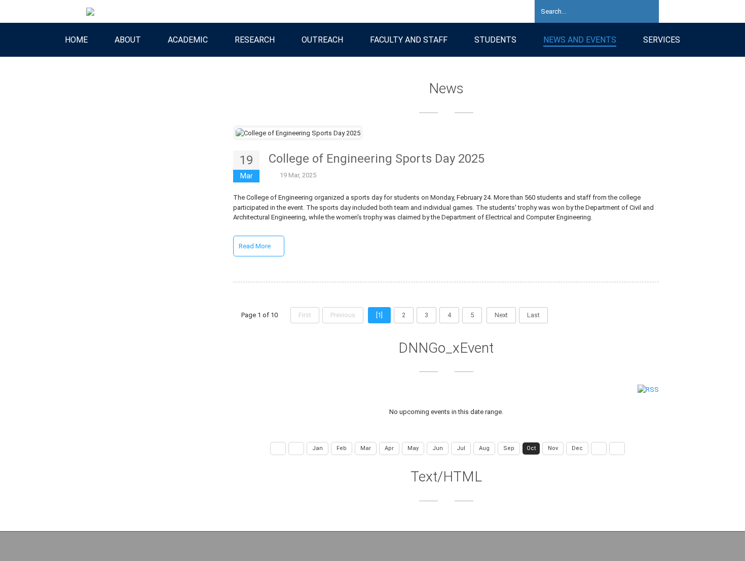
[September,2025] (296, 448)
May (413, 448)
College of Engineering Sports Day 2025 (377, 159)
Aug (484, 448)
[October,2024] (278, 448)
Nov (553, 448)
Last (533, 315)
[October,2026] (617, 448)
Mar (365, 448)
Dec (577, 448)
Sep (508, 448)
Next (501, 315)
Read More (255, 246)
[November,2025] (599, 448)
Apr (389, 448)
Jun (437, 448)
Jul (461, 448)
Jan (317, 448)
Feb (342, 448)
